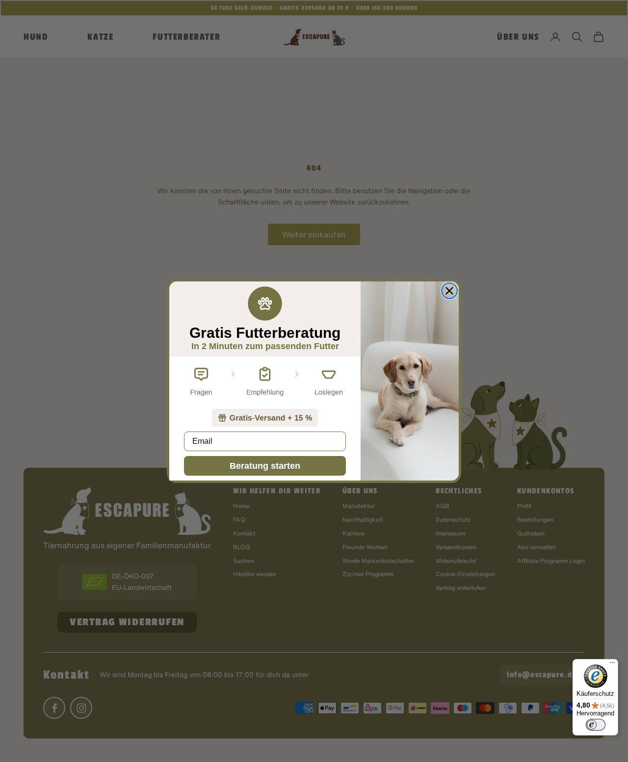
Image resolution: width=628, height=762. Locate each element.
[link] (265, 418)
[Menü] (612, 665)
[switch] (595, 725)
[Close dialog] (449, 291)
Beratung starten (265, 466)
